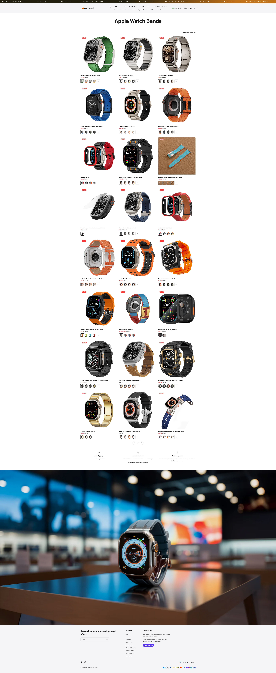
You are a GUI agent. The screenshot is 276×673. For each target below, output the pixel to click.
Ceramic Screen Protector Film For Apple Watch (92, 228)
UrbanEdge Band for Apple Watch (127, 228)
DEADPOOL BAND (84, 177)
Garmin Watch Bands (145, 6)
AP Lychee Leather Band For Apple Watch (129, 380)
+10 (137, 284)
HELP (151, 9)
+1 (98, 386)
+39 (176, 182)
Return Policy (129, 645)
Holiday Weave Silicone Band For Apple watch (91, 126)
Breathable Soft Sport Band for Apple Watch (91, 329)
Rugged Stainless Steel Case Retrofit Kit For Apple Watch (95, 380)
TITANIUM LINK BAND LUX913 (87, 431)
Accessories (132, 9)
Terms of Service (130, 650)
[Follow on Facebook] (81, 662)
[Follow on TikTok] (89, 662)
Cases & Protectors (119, 9)
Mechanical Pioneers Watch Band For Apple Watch (171, 431)
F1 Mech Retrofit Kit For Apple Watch (167, 278)
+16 (137, 386)
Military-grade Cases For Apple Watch (167, 329)
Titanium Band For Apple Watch (127, 126)
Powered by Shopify (93, 667)
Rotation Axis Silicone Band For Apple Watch (130, 177)
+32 (98, 81)
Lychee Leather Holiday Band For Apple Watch (92, 278)
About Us (128, 637)
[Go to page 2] (141, 443)
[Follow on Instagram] (85, 662)
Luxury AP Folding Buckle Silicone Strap (129, 431)
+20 (98, 132)
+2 (137, 81)
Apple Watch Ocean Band (125, 278)
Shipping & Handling (131, 647)
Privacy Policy (129, 642)
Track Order (159, 9)
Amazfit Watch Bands (159, 6)
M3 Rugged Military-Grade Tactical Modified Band (170, 380)
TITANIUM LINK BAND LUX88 (165, 75)
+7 (137, 132)
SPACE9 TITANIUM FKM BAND (126, 75)
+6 (137, 182)
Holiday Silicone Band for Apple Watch (90, 75)
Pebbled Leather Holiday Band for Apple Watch (170, 177)
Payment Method (130, 653)
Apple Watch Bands (114, 6)
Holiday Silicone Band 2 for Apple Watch (168, 126)
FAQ (127, 634)
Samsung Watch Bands (129, 6)
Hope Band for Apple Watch (126, 329)
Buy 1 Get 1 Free (142, 9)
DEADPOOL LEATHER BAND (165, 228)
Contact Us (128, 639)
